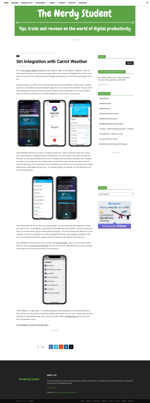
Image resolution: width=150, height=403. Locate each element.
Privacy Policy (52, 388)
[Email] (71, 347)
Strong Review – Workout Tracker (111, 134)
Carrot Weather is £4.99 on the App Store (32, 325)
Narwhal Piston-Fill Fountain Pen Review (113, 144)
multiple (69, 316)
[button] (147, 3)
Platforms (40, 3)
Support (72, 3)
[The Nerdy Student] (75, 21)
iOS (31, 53)
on (78, 316)
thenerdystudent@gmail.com (66, 392)
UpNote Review (104, 108)
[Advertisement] (75, 46)
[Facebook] (51, 347)
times (74, 316)
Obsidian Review (105, 103)
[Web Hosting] (114, 228)
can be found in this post (38, 246)
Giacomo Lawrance (24, 401)
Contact (61, 3)
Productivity (27, 3)
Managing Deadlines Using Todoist (111, 124)
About (52, 3)
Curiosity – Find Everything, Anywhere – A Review (116, 129)
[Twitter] (56, 347)
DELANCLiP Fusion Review (108, 119)
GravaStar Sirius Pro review (108, 114)
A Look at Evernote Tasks (108, 139)
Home (6, 3)
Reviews (15, 3)
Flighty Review (104, 98)
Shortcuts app (61, 243)
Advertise (83, 3)
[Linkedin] (66, 347)
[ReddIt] (61, 347)
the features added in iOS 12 (33, 70)
